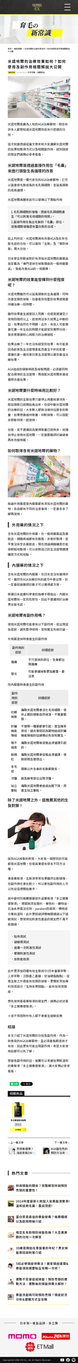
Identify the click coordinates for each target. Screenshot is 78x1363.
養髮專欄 (18, 48)
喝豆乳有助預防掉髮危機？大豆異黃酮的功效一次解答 (41, 1234)
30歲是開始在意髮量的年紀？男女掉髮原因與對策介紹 (42, 1250)
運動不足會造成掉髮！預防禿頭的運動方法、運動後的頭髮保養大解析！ (41, 1281)
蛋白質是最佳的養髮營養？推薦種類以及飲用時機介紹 (41, 1219)
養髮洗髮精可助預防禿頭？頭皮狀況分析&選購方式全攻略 (41, 1297)
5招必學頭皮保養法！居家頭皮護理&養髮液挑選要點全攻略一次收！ (42, 1265)
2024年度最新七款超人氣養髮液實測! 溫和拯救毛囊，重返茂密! (43, 1203)
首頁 (10, 48)
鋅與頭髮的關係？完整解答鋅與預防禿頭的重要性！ (41, 1187)
